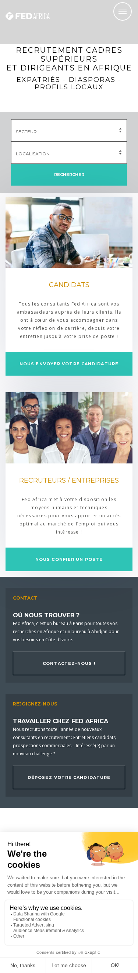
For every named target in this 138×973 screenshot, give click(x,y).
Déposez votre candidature (69, 777)
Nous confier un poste (69, 559)
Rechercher (69, 174)
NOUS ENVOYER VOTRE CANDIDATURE (69, 363)
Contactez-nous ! (69, 663)
